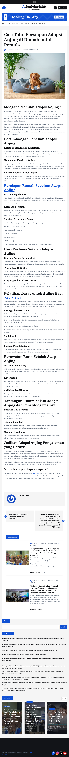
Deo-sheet (36, 473)
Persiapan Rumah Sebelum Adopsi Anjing (33, 187)
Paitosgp (4, 666)
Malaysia (51, 713)
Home (4, 23)
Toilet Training (12, 297)
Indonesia (17, 50)
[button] (62, 698)
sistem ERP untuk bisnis (9, 688)
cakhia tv (4, 682)
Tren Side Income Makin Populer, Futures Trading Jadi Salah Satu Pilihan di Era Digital (29, 650)
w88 (3, 671)
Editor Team (9, 50)
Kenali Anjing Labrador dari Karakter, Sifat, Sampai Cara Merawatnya (24, 654)
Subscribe (62, 8)
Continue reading (37, 572)
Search (6, 621)
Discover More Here (7, 677)
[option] (12, 718)
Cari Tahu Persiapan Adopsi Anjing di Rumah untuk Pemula (26, 23)
